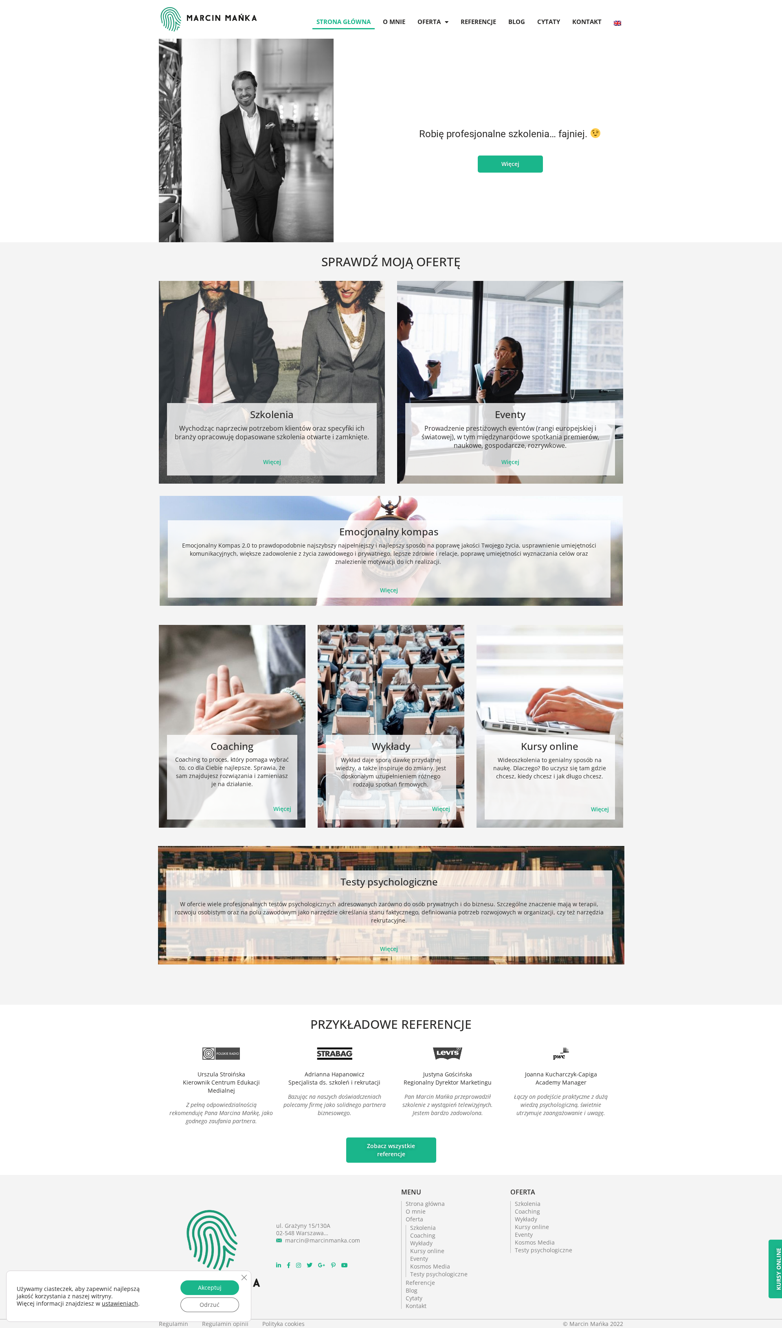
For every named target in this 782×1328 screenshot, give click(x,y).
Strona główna (343, 22)
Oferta (429, 22)
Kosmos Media (430, 1266)
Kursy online (549, 746)
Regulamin (174, 1324)
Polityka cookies (283, 1324)
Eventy (510, 414)
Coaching (232, 746)
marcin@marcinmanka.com (322, 1240)
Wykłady (391, 746)
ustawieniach (120, 1303)
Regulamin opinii (226, 1324)
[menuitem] (617, 15)
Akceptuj (210, 1287)
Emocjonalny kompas (389, 531)
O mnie (394, 22)
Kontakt (587, 22)
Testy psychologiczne (389, 881)
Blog (516, 22)
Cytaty (548, 22)
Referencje (478, 22)
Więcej (272, 462)
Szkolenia (272, 414)
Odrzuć (210, 1304)
